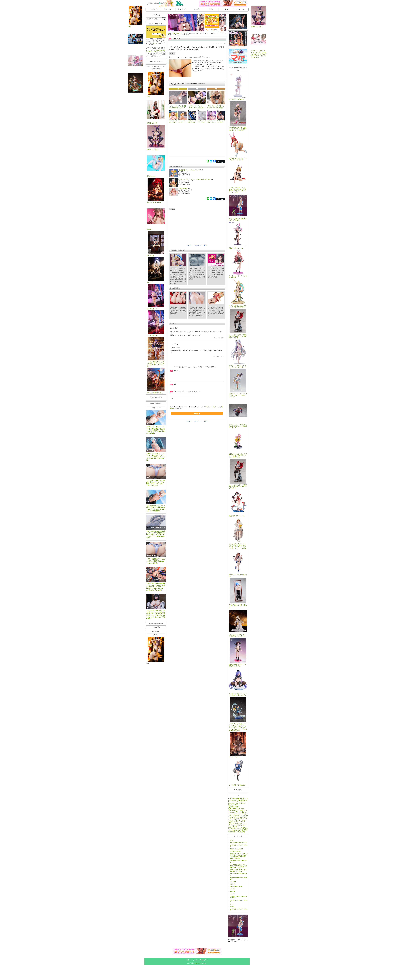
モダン (244, 825)
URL (171, 399)
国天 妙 (235, 828)
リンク (206, 960)
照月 (246, 830)
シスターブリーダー (234, 820)
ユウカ (232, 826)
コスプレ (197, 9)
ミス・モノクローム (237, 825)
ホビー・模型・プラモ (236, 886)
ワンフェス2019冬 (242, 827)
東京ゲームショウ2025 (236, 849)
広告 (187, 960)
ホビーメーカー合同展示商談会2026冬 (154, 579)
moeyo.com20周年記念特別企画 (238, 874)
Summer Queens (234, 807)
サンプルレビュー (150, 607)
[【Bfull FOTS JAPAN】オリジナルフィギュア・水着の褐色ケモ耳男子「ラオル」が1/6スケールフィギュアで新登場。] (156, 497)
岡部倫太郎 (236, 830)
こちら (154, 43)
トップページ (153, 9)
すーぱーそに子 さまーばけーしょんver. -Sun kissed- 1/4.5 (194, 179)
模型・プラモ (182, 9)
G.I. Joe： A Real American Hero (236, 801)
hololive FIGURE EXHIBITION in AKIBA (238, 897)
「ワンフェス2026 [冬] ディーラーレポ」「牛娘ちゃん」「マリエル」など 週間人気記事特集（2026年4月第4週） (156, 560)
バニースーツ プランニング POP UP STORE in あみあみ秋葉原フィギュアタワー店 (238, 866)
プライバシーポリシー (211, 407)
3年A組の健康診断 (237, 799)
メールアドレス (179, 391)
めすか (233, 815)
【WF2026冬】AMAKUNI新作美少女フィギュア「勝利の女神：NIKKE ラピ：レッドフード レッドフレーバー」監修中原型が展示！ (155, 534)
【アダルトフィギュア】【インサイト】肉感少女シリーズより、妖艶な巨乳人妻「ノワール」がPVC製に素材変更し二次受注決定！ (216, 273)
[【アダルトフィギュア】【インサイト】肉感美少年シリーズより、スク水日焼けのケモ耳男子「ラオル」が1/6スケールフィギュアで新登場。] (156, 417)
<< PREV (188, 245)
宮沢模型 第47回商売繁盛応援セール (238, 861)
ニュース (232, 884)
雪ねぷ (235, 832)
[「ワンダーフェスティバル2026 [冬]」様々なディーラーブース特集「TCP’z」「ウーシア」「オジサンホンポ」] (156, 471)
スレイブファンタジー (239, 821)
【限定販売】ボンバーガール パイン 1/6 (189, 170)
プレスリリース (150, 423)
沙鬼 (241, 830)
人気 (226, 9)
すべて (232, 840)
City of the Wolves (237, 800)
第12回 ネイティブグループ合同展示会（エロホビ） (238, 870)
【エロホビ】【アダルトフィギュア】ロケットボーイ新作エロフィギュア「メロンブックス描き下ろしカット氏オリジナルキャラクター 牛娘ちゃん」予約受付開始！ (155, 614)
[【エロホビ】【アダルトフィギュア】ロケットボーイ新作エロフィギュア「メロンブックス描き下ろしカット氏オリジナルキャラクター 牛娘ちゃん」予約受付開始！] (156, 601)
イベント (212, 9)
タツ (231, 823)
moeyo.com (197, 963)
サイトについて (241, 9)
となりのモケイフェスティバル (238, 842)
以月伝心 (230, 828)
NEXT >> (205, 245)
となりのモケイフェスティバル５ (238, 900)
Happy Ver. (231, 803)
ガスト (231, 818)
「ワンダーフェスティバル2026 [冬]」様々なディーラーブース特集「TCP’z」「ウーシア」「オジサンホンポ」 (155, 483)
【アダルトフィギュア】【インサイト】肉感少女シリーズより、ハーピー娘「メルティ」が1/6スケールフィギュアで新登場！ (155, 457)
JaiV (237, 803)
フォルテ (237, 823)
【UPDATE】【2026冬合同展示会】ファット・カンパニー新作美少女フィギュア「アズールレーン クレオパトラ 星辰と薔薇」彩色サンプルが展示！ (155, 587)
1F (229, 798)
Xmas (234, 810)
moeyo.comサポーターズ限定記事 (238, 878)
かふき (240, 812)
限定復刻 (230, 831)
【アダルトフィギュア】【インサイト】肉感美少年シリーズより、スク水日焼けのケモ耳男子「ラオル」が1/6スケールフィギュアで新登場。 (156, 430)
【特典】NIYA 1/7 (183, 188)
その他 (232, 906)
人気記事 (232, 891)
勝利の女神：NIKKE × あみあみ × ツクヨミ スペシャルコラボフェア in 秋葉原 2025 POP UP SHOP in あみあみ (239, 856)
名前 (174, 384)
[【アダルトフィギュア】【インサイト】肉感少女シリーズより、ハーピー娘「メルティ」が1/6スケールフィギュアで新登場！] (156, 444)
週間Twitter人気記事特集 (151, 555)
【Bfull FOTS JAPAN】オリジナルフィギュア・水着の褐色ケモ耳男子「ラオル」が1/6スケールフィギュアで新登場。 (156, 508)
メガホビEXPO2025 (235, 851)
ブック (232, 904)
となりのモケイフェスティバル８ (238, 845)
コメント (176, 370)
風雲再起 (241, 832)
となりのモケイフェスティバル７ (238, 909)
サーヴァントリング (242, 818)
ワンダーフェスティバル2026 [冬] (153, 476)
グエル (235, 818)
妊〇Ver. (239, 828)
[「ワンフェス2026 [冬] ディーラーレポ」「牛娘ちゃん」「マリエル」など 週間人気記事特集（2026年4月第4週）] (156, 549)
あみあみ (172, 53)
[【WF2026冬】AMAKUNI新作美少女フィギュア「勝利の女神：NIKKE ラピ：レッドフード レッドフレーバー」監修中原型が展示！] (156, 522)
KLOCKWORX (242, 803)
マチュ (241, 823)
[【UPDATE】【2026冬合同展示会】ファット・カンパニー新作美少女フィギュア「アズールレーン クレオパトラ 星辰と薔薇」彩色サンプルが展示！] (156, 574)
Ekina (245, 800)
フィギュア (167, 9)
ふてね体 (239, 814)
